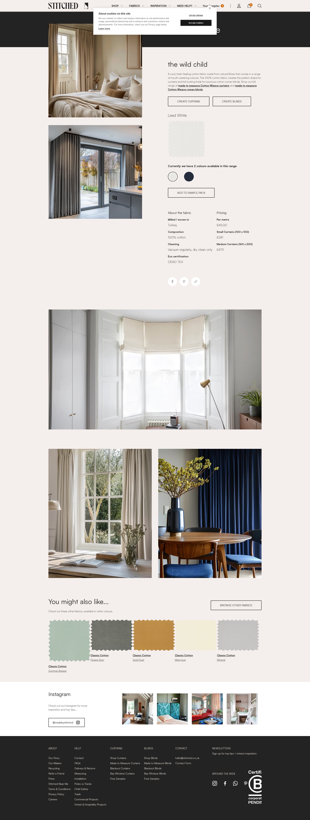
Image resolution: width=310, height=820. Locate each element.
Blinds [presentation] (148, 748)
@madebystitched (63, 722)
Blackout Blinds (152, 768)
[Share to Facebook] (172, 281)
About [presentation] (52, 748)
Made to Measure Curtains (125, 763)
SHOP (115, 5)
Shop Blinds (151, 758)
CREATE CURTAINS (188, 101)
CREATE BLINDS (232, 101)
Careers (52, 799)
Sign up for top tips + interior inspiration (234, 753)
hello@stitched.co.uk (187, 758)
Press (51, 778)
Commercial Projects (86, 799)
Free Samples (117, 778)
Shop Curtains (118, 758)
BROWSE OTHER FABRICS (236, 605)
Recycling (54, 768)
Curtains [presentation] (116, 748)
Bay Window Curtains (122, 773)
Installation (80, 778)
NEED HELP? (184, 5)
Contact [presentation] (181, 748)
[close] (209, 8)
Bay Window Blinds (155, 773)
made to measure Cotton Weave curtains (203, 85)
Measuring (80, 773)
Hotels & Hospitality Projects (90, 804)
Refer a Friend (56, 773)
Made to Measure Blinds (157, 763)
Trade (77, 794)
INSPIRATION (158, 5)
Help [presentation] (77, 748)
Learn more (104, 28)
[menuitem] (117, 6)
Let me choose (196, 15)
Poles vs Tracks (83, 783)
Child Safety (81, 789)
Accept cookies (196, 23)
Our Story (54, 758)
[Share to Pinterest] (184, 281)
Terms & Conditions (59, 789)
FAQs (77, 763)
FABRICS (134, 5)
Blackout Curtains (120, 768)
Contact (79, 758)
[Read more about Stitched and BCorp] (257, 790)
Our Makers (55, 763)
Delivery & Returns (84, 768)
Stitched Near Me (58, 783)
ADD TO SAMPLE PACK (191, 192)
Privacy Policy (56, 794)
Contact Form (183, 763)
